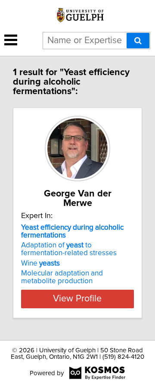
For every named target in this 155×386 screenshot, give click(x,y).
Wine (40, 263)
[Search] (138, 40)
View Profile (77, 299)
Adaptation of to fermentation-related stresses (69, 249)
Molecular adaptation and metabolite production (62, 277)
